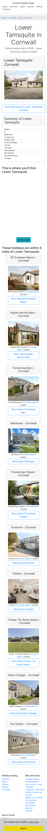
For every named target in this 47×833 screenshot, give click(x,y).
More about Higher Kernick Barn (23, 356)
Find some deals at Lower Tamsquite (23, 108)
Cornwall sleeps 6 (29, 454)
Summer (30, 7)
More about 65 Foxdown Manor (23, 300)
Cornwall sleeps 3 (30, 706)
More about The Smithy (24, 762)
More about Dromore (23, 563)
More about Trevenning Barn (24, 411)
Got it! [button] (23, 828)
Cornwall (12, 18)
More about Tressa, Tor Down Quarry (24, 663)
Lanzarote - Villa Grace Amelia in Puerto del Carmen (34, 792)
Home (5, 7)
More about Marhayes (23, 461)
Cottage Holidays (32, 779)
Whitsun (39, 7)
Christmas (7, 9)
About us (29, 808)
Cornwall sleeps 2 (29, 755)
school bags (30, 805)
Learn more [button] (33, 822)
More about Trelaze (24, 609)
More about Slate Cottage (23, 713)
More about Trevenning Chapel (24, 515)
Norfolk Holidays (32, 782)
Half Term (14, 7)
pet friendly (30, 803)
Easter (22, 7)
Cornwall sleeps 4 (31, 402)
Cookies (28, 811)
